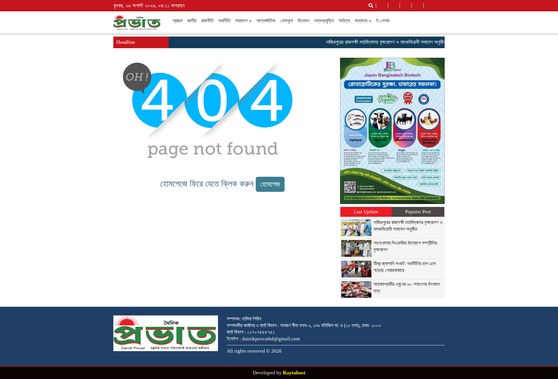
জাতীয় (191, 21)
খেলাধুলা (286, 21)
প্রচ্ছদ (177, 21)
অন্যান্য (362, 21)
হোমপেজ (270, 184)
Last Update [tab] (366, 211)
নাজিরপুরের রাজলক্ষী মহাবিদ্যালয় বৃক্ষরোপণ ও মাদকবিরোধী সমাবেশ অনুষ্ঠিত (380, 42)
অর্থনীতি (224, 21)
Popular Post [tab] (418, 211)
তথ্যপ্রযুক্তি (324, 21)
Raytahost (294, 373)
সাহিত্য (344, 21)
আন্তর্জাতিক (266, 21)
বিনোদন (304, 21)
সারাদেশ (242, 21)
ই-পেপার (382, 21)
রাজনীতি (207, 21)
